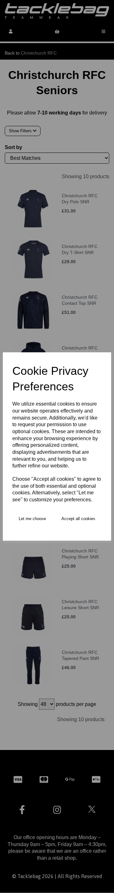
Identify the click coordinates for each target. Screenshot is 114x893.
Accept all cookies (78, 518)
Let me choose (32, 518)
